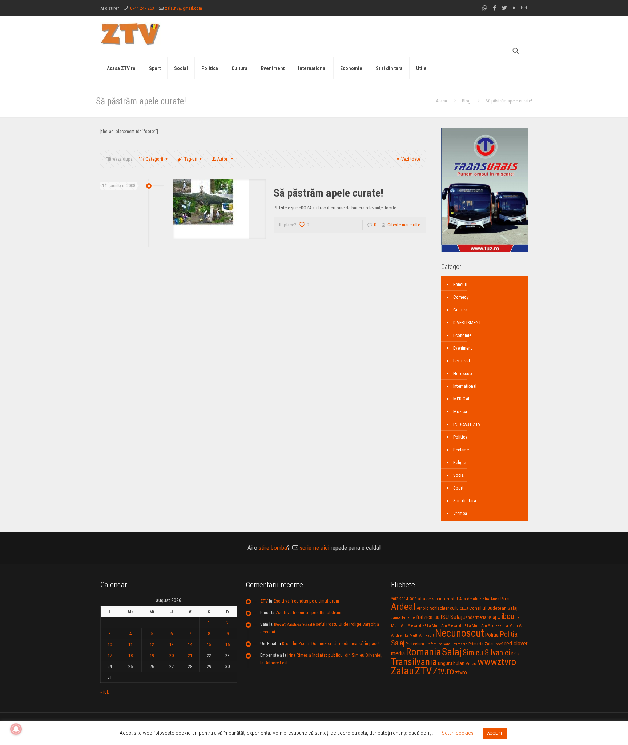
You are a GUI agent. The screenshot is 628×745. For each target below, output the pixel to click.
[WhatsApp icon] (484, 8)
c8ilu (454, 608)
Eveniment (462, 348)
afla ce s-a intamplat (438, 598)
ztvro (461, 672)
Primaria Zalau (481, 644)
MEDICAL (461, 399)
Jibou (505, 616)
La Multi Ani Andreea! (485, 625)
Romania (423, 652)
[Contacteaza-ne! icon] (524, 8)
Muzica (460, 411)
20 (171, 655)
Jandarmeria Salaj (479, 617)
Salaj (452, 652)
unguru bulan (451, 663)
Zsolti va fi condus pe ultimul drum (306, 601)
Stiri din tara (464, 500)
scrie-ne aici (314, 547)
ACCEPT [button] (495, 733)
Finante (408, 617)
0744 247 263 (142, 8)
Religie (459, 462)
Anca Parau (500, 598)
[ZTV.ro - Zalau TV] (130, 33)
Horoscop (462, 373)
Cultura (460, 310)
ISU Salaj (451, 616)
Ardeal (403, 606)
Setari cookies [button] (458, 733)
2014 (403, 598)
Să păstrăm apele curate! (328, 192)
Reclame (461, 449)
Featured (461, 360)
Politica (460, 437)
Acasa (441, 101)
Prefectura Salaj (438, 644)
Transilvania (414, 661)
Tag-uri (190, 159)
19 (152, 655)
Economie (462, 335)
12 (152, 644)
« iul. (104, 692)
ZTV (264, 601)
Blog (466, 101)
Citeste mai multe (403, 224)
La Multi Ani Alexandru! (446, 625)
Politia (492, 635)
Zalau (402, 671)
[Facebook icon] (494, 8)
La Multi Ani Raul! (419, 635)
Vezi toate (410, 159)
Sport (458, 488)
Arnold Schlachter (432, 608)
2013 (394, 599)
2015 (412, 599)
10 (110, 644)
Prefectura (415, 644)
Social (459, 475)
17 (110, 655)
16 (227, 644)
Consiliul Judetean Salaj (493, 608)
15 (209, 644)
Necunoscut (459, 633)
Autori (223, 159)
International (464, 386)
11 (130, 644)
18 (130, 655)
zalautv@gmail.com (183, 8)
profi (499, 644)
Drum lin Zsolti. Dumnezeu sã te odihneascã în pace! (330, 643)
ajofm (484, 599)
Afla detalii (468, 598)
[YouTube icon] (514, 8)
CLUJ (464, 608)
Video (471, 663)
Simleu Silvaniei (486, 652)
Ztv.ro (443, 671)
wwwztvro (497, 661)
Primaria (459, 644)
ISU (436, 617)
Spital (516, 653)
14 (190, 644)
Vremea (460, 513)
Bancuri (460, 284)
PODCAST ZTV (466, 424)
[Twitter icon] (504, 8)
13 (171, 644)
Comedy (460, 297)
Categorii (154, 159)
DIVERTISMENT (467, 322)
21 (190, 655)
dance (396, 617)
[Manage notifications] (16, 729)
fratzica (424, 617)
